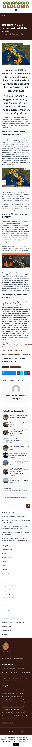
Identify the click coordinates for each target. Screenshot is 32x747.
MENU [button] (4, 15)
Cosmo (4, 565)
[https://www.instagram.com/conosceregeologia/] (15, 731)
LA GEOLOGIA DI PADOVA (8, 598)
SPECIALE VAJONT (6, 626)
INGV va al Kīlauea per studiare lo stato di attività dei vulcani (19, 416)
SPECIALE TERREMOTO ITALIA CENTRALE (13, 622)
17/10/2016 (13, 418)
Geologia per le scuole (8, 590)
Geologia (4, 582)
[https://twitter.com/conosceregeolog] (12, 731)
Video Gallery (5, 634)
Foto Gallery (5, 573)
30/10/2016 (13, 442)
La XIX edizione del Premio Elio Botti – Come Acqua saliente (18, 454)
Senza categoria (6, 610)
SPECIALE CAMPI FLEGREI (8, 618)
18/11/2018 (13, 426)
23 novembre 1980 (7, 549)
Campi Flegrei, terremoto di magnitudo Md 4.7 (15, 516)
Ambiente (4, 553)
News (7, 32)
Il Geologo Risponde (7, 594)
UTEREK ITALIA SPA (7, 630)
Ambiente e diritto (7, 557)
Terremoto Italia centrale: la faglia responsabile (18, 439)
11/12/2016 (13, 464)
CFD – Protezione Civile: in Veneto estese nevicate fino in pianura (19, 447)
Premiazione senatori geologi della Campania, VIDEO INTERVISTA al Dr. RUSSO (18, 431)
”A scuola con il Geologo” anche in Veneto (19, 423)
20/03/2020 (13, 475)
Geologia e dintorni (7, 586)
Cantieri (4, 561)
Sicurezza (4, 614)
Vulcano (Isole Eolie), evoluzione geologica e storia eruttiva (19, 462)
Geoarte (4, 578)
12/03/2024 (13, 457)
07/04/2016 (13, 482)
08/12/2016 (13, 435)
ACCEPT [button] (16, 744)
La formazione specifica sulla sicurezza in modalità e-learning (19, 479)
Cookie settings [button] (23, 741)
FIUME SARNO (5, 569)
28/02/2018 (13, 449)
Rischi (3, 606)
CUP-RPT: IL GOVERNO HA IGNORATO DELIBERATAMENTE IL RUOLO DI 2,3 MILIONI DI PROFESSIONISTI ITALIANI (19, 470)
